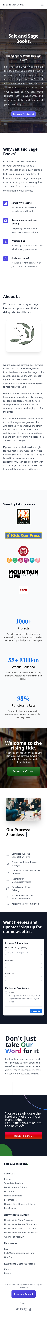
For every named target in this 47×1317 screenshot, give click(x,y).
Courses (8, 1269)
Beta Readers (10, 1208)
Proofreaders (10, 1199)
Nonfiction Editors (13, 1195)
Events (7, 1273)
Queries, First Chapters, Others (19, 1204)
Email (11, 992)
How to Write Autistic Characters (20, 1228)
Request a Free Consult (23, 114)
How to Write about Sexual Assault (21, 1232)
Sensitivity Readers (13, 1183)
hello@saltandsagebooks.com (19, 1253)
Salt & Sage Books (16, 1163)
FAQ (6, 1248)
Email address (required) (16, 947)
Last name (9, 973)
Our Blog (8, 1257)
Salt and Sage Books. (13, 4)
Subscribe (35, 1011)
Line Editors (10, 1191)
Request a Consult (23, 771)
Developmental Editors (15, 1187)
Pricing (7, 1179)
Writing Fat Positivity (14, 1236)
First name (9, 960)
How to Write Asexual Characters (20, 1224)
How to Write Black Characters (19, 1220)
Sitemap (23, 1303)
